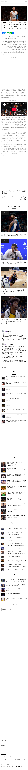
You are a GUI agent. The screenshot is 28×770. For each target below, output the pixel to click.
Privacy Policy (4, 750)
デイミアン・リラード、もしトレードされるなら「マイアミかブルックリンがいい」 (16, 470)
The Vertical (9, 156)
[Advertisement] (14, 72)
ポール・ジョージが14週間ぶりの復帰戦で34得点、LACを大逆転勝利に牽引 (13, 235)
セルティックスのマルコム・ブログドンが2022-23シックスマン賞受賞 (16, 499)
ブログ (5, 212)
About (2, 752)
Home (2, 748)
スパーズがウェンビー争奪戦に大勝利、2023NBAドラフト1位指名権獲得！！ (16, 475)
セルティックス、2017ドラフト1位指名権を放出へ (14, 192)
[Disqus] (14, 345)
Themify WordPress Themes (16, 766)
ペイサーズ (15, 28)
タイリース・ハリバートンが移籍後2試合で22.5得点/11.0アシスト (13, 263)
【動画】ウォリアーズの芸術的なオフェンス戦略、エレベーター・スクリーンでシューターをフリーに (17, 539)
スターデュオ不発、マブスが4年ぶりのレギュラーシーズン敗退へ (16, 516)
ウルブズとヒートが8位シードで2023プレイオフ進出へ (16, 510)
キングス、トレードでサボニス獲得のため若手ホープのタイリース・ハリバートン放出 (14, 291)
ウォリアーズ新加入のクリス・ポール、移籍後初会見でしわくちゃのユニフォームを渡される (16, 464)
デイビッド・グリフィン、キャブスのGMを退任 (14, 198)
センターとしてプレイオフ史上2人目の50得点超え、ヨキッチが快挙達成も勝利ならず (16, 482)
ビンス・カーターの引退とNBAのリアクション (14, 398)
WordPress (8, 766)
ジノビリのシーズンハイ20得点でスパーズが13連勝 (16, 589)
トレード (11, 28)
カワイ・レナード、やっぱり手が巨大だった (17, 548)
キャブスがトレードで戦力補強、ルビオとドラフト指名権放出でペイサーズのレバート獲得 (14, 321)
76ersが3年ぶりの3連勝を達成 (14, 556)
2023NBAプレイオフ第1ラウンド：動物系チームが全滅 (16, 487)
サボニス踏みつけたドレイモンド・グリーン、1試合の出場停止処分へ (16, 504)
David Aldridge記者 (5, 132)
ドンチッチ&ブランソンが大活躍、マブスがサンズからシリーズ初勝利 (16, 585)
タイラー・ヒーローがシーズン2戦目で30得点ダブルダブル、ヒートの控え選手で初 (16, 580)
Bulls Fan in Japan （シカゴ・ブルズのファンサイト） (14, 759)
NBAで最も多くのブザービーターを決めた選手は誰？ (15, 404)
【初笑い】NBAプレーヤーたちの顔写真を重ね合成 (16, 599)
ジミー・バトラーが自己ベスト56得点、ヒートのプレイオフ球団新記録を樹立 (16, 493)
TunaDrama (4, 764)
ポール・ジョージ (22, 28)
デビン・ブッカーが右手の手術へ (13, 593)
